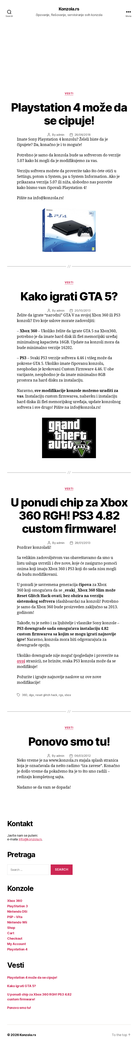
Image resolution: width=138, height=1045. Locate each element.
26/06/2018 (83, 134)
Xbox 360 (14, 901)
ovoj (21, 661)
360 (24, 695)
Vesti (69, 93)
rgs (61, 695)
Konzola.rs (69, 9)
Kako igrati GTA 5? (69, 296)
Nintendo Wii (17, 922)
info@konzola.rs (30, 839)
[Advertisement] (69, 50)
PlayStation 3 (17, 906)
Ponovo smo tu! (69, 741)
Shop (11, 928)
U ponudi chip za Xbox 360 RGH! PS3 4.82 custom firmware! (69, 515)
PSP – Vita (14, 917)
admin (60, 134)
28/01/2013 (82, 543)
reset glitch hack (46, 695)
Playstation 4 (17, 949)
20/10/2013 (82, 310)
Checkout (14, 938)
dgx (31, 695)
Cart (10, 933)
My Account (16, 944)
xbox (68, 695)
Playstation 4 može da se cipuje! (69, 113)
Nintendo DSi (17, 911)
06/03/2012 (82, 755)
